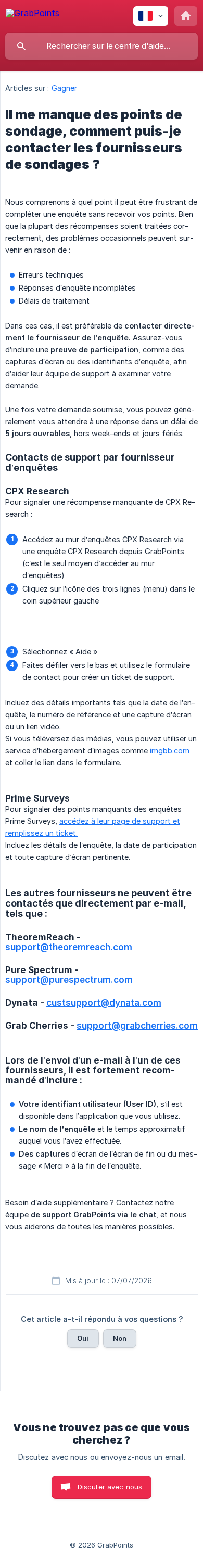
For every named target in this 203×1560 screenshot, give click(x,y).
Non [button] (119, 1338)
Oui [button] (82, 1338)
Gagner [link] (65, 88)
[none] (32, 14)
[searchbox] (101, 46)
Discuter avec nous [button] (110, 1487)
